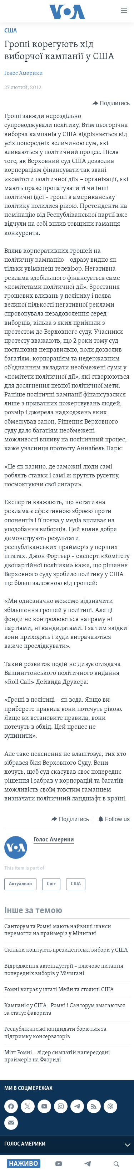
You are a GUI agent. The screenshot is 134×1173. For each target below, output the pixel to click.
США (10, 31)
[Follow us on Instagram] (61, 1106)
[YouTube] (59, 1164)
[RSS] (93, 1106)
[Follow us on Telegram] (77, 1106)
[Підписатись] (11, 1123)
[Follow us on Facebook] (11, 1106)
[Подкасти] (110, 1106)
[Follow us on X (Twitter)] (27, 1106)
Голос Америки (23, 73)
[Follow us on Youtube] (44, 1106)
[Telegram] (87, 1164)
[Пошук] (116, 1164)
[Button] (111, 103)
